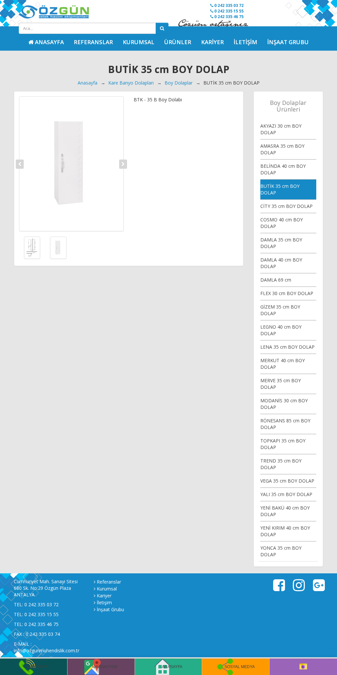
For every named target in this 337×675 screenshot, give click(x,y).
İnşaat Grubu (288, 42)
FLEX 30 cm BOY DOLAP (286, 293)
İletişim (245, 42)
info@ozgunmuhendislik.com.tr (46, 650)
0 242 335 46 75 (228, 16)
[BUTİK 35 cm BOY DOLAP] (71, 163)
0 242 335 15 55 (228, 11)
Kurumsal (138, 42)
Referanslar (93, 42)
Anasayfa (87, 83)
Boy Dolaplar (179, 83)
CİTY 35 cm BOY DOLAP (286, 206)
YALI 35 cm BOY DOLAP (286, 494)
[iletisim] (303, 667)
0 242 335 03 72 (228, 5)
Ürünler (177, 42)
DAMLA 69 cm (275, 280)
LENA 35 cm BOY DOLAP (287, 347)
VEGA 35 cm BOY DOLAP (287, 481)
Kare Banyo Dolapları (131, 83)
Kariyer (212, 42)
